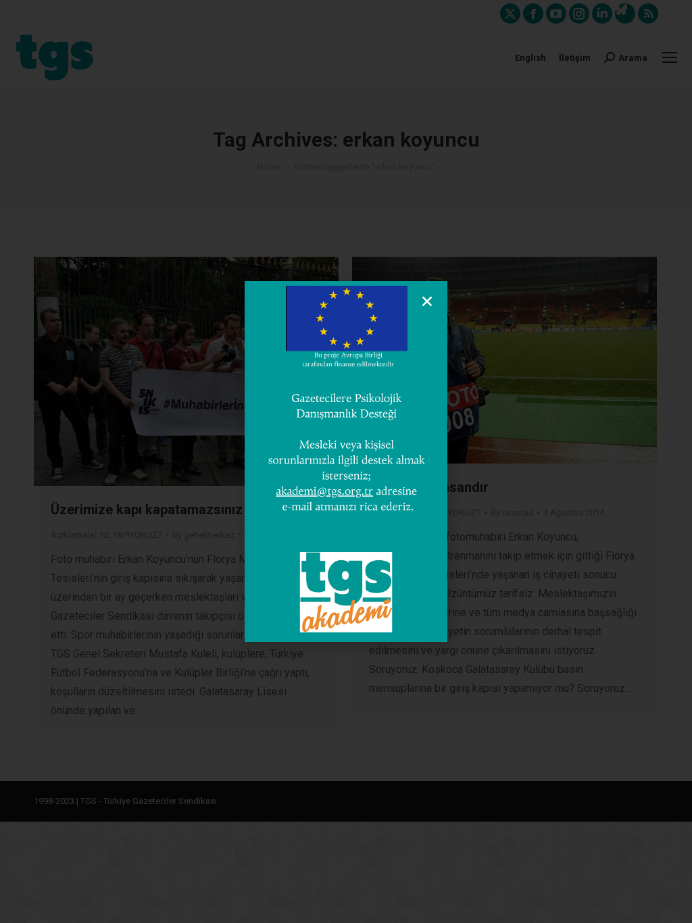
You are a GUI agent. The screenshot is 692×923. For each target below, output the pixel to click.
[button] (427, 301)
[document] (346, 461)
